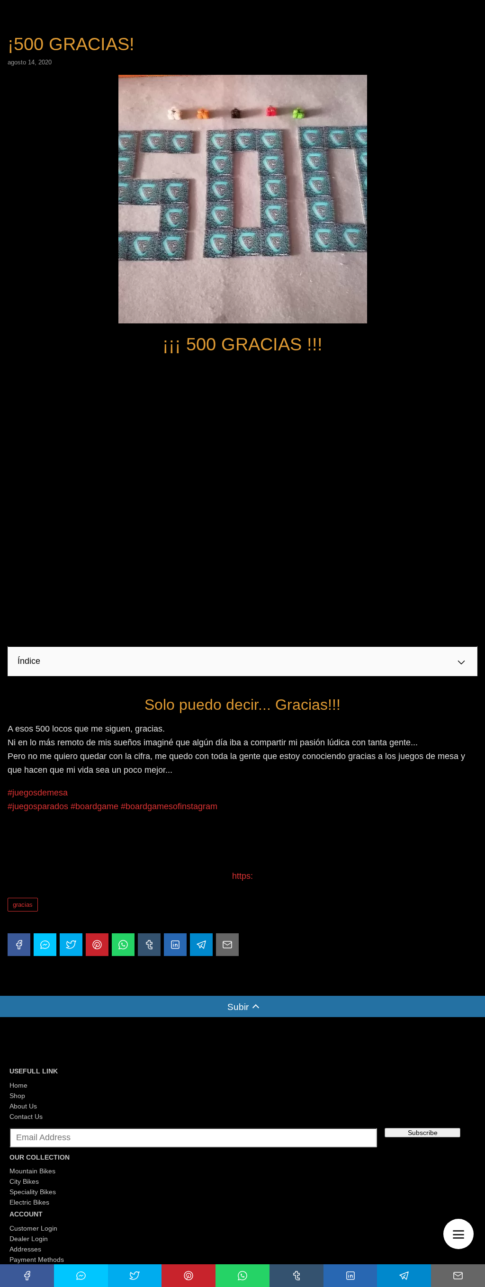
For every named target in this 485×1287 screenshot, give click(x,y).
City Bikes (24, 1181)
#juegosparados (38, 806)
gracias (23, 904)
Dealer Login (28, 1238)
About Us (23, 1106)
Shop (17, 1095)
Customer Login (33, 1228)
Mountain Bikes (32, 1171)
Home (18, 1085)
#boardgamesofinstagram (169, 806)
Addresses (25, 1249)
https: (242, 876)
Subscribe (423, 1132)
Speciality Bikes (32, 1192)
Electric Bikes (29, 1202)
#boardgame (94, 806)
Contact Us (26, 1116)
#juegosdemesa (38, 792)
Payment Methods (36, 1259)
